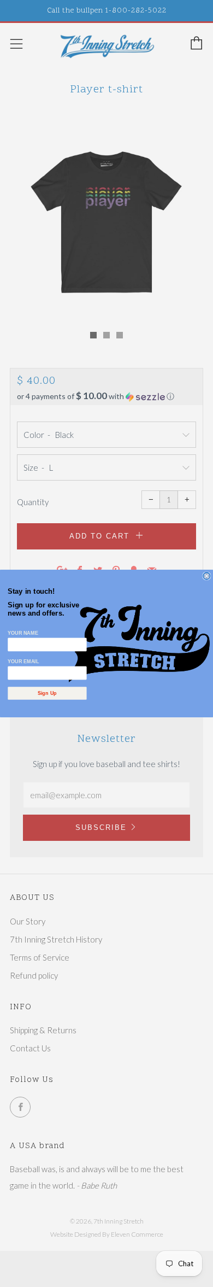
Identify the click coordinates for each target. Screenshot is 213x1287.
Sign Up (47, 693)
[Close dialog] (206, 576)
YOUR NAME (23, 632)
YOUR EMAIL (23, 661)
